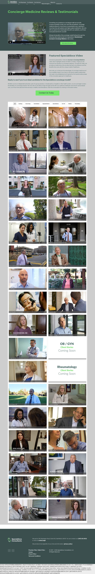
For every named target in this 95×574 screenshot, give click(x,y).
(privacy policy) (68, 544)
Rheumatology (77, 103)
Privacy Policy (32, 554)
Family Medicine (36, 103)
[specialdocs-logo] (12, 2)
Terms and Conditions (34, 556)
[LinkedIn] (9, 550)
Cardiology (20, 103)
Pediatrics (70, 103)
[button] (86, 2)
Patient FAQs (41, 550)
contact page (41, 540)
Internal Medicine (56, 103)
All (14, 103)
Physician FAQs (33, 550)
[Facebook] (13, 550)
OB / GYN (63, 103)
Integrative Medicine (45, 103)
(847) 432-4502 (82, 538)
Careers (31, 552)
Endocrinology (27, 103)
